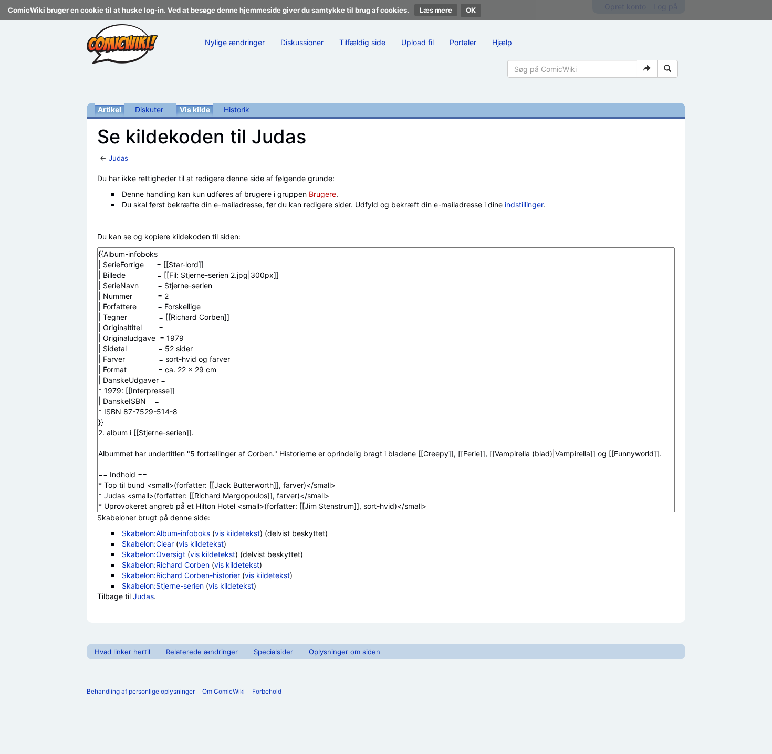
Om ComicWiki (223, 691)
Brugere (322, 194)
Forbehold (266, 691)
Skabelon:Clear (148, 543)
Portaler (463, 42)
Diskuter (149, 109)
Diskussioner (302, 42)
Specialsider (273, 651)
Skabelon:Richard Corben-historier (181, 575)
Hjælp (502, 42)
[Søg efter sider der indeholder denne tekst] (667, 69)
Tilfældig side (362, 42)
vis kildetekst (237, 533)
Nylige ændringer (235, 42)
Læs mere (436, 10)
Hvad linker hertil (122, 651)
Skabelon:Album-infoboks (166, 533)
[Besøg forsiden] (122, 44)
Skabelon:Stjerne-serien (163, 585)
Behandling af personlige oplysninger (141, 691)
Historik (236, 109)
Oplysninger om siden (344, 651)
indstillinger (524, 204)
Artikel (109, 109)
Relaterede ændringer (202, 651)
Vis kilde (195, 109)
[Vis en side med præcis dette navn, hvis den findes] (647, 69)
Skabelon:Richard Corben (166, 564)
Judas (118, 158)
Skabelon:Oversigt (153, 554)
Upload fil (417, 42)
